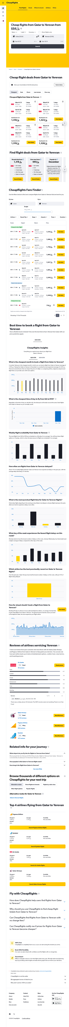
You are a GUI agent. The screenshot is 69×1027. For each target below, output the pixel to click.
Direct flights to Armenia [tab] (32, 784)
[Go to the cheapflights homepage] (13, 3)
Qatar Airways (22, 712)
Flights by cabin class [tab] (49, 784)
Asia (15, 69)
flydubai (20, 733)
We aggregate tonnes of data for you (22, 979)
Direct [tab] (28, 92)
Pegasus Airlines (22, 722)
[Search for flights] (3, 8)
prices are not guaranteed (45, 971)
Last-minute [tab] (37, 92)
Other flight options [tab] (16, 788)
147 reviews (21, 738)
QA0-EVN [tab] (33, 357)
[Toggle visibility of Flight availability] (38, 426)
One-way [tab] (47, 92)
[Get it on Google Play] (57, 998)
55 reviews (21, 668)
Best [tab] (21, 92)
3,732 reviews (22, 718)
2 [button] (61, 315)
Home (10, 69)
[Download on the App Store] (57, 1003)
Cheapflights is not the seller (19, 976)
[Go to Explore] (3, 16)
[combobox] (32, 32)
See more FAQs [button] (37, 769)
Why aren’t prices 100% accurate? (21, 983)
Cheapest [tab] (14, 92)
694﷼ (15, 28)
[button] (3, 3)
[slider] (52, 212)
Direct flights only (47, 32)
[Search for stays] (3, 12)
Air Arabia (21, 662)
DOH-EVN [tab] (38, 340)
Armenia (20, 69)
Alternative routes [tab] (16, 784)
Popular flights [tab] (30, 788)
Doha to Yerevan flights (16, 797)
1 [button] (57, 315)
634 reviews (21, 728)
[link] (18, 179)
